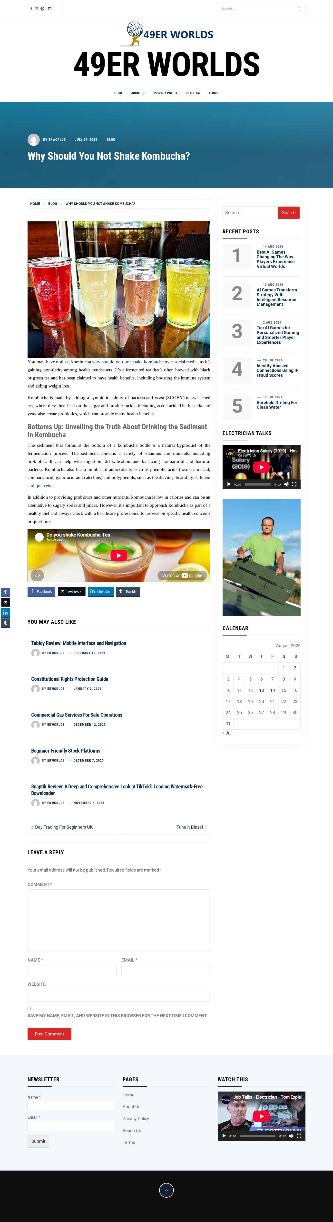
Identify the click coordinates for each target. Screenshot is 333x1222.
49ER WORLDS (166, 64)
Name (35, 960)
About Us (138, 93)
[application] (262, 467)
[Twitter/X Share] (5, 602)
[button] (6, 632)
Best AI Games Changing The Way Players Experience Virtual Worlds (276, 259)
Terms (213, 93)
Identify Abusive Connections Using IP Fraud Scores (278, 370)
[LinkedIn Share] (5, 612)
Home (118, 93)
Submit (38, 1141)
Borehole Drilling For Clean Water (277, 405)
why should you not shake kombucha (127, 361)
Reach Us (193, 93)
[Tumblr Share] (5, 622)
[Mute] (286, 484)
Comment (40, 884)
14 (272, 690)
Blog (111, 139)
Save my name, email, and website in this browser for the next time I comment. (117, 1015)
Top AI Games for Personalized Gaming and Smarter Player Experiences (278, 335)
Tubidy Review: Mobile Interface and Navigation (78, 643)
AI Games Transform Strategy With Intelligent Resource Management (277, 297)
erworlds (57, 139)
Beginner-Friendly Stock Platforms (65, 751)
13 (261, 690)
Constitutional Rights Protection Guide (69, 679)
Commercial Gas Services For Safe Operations (76, 715)
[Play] (228, 484)
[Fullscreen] (294, 484)
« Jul (227, 732)
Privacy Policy (165, 93)
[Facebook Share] (5, 592)
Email (129, 960)
